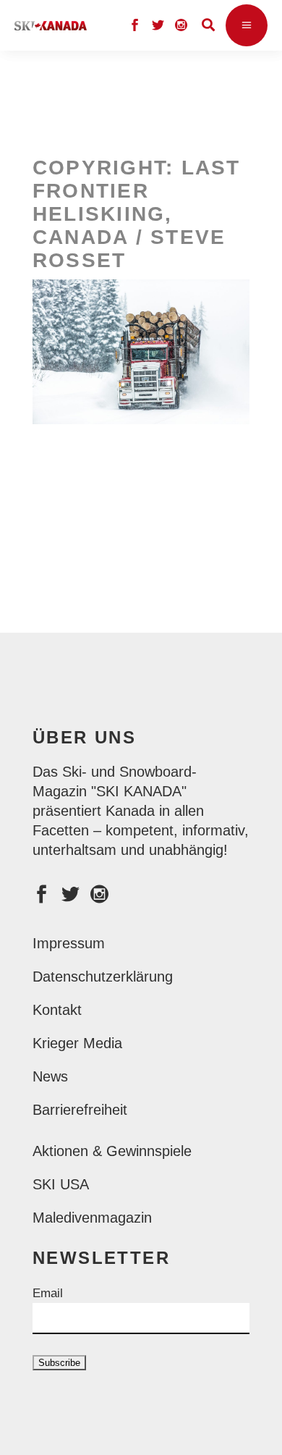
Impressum (69, 943)
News (50, 1076)
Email (48, 1293)
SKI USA (61, 1184)
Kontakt (57, 1010)
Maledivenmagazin (92, 1218)
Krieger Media (77, 1043)
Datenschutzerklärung (103, 976)
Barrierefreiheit (80, 1110)
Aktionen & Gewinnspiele (112, 1151)
